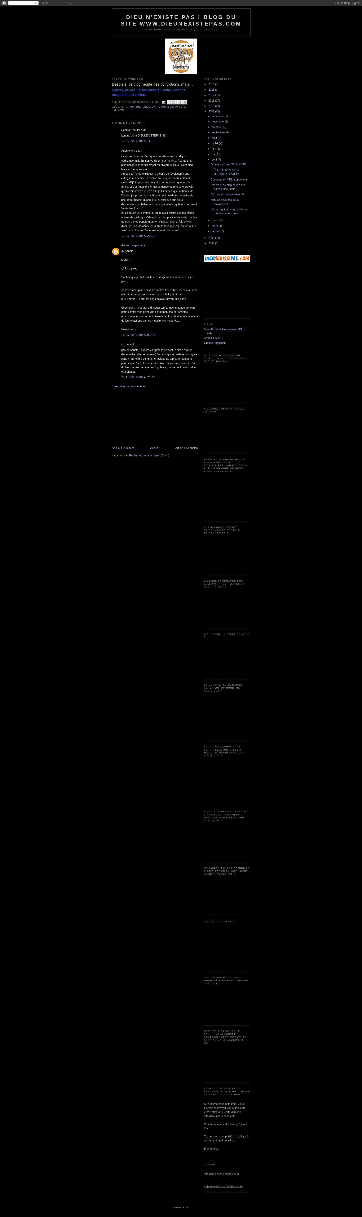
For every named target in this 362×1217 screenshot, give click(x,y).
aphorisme (133, 107)
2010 (211, 106)
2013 (211, 89)
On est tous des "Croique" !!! (228, 164)
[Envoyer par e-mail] (169, 102)
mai (214, 154)
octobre (217, 127)
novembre (218, 121)
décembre (218, 116)
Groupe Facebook (215, 342)
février (216, 225)
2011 (211, 100)
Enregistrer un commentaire (128, 386)
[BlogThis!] (173, 102)
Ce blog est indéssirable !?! (227, 194)
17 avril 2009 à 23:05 (138, 235)
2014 (211, 84)
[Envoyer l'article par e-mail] (163, 102)
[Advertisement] (143, 417)
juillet (215, 143)
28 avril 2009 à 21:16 (138, 377)
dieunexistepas (130, 245)
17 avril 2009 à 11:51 (138, 141)
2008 (211, 238)
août (215, 137)
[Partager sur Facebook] (181, 102)
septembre (218, 132)
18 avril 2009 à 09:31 (138, 334)
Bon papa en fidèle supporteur (229, 179)
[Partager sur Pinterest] (185, 102)
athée (146, 107)
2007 (211, 243)
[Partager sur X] (177, 102)
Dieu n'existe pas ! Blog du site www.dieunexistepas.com (181, 20)
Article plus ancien (186, 447)
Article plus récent (123, 447)
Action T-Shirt (212, 338)
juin (214, 148)
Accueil (154, 447)
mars (215, 220)
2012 (211, 95)
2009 (211, 111)
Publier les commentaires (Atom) (149, 455)
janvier (216, 231)
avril (215, 159)
